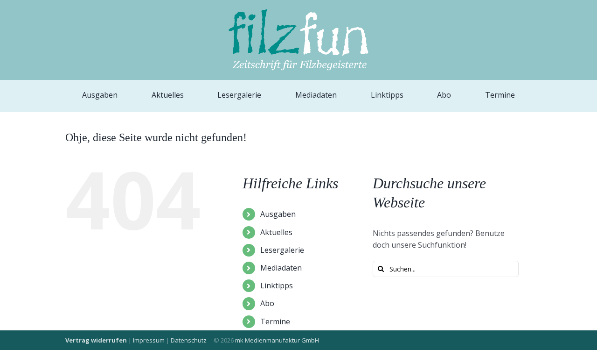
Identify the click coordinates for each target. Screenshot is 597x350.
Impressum (149, 340)
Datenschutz (189, 340)
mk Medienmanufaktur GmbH (277, 340)
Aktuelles (276, 232)
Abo (267, 303)
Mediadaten (281, 268)
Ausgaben (278, 214)
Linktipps (276, 285)
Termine (275, 321)
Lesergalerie (282, 250)
